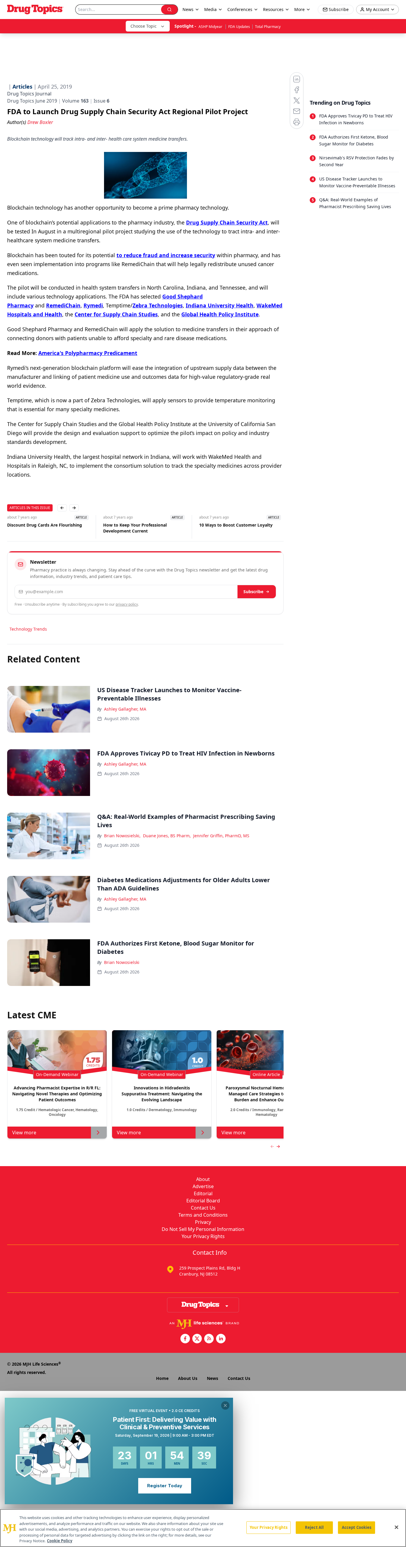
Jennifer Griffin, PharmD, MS (221, 835)
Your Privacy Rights (203, 1236)
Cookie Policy (59, 1540)
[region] (203, 1528)
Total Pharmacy (268, 26)
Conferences (239, 9)
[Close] (396, 1527)
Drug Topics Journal (29, 93)
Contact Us (203, 1207)
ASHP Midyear (211, 26)
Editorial (203, 1193)
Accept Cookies (357, 1527)
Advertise (203, 1186)
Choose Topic (143, 26)
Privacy (203, 1222)
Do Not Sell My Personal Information (203, 1229)
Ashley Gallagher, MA (125, 709)
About (203, 1179)
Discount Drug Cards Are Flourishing (44, 525)
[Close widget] (225, 1405)
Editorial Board (203, 1200)
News (212, 1378)
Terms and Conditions (203, 1215)
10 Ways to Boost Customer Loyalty (236, 525)
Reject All (314, 1527)
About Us (187, 1378)
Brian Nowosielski (121, 962)
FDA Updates (239, 26)
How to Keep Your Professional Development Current (135, 528)
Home (162, 1378)
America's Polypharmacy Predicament (87, 352)
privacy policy (127, 604)
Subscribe (253, 591)
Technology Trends (28, 629)
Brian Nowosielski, (122, 835)
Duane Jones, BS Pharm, (167, 835)
